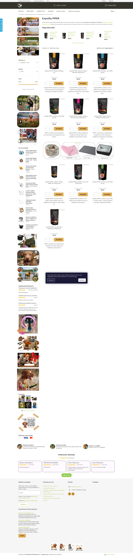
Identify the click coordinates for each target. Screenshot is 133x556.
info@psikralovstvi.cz (76, 486)
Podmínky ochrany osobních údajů (51, 498)
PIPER (29, 71)
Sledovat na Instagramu (29, 410)
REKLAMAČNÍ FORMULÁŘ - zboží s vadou (54, 494)
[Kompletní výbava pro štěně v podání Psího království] (53, 547)
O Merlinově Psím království (24, 1)
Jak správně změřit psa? (39, 1)
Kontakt (45, 500)
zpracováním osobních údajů (31, 500)
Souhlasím (82, 280)
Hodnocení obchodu (66, 454)
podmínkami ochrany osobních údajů (27, 497)
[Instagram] (73, 494)
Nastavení (51, 280)
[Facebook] (69, 494)
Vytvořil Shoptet (110, 554)
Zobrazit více (66, 475)
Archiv (22, 535)
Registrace (111, 1)
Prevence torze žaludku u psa (26, 513)
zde (76, 276)
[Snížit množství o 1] (46, 83)
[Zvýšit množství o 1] (53, 83)
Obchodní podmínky (48, 496)
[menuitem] (21, 11)
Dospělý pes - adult (29, 62)
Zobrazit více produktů (77, 43)
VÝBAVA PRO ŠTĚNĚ (24, 527)
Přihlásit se (23, 504)
